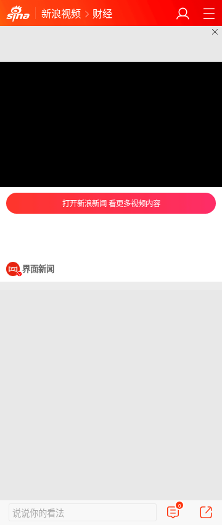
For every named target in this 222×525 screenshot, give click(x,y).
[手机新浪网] (18, 13)
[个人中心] (183, 13)
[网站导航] (209, 13)
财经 (102, 13)
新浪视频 (61, 13)
